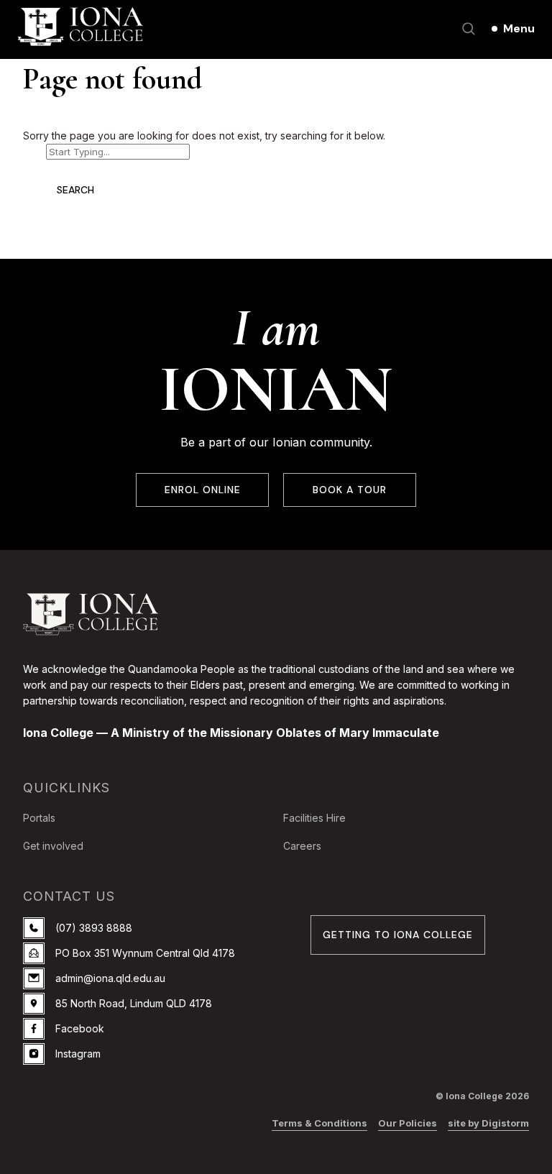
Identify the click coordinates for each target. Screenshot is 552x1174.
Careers (302, 846)
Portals (39, 818)
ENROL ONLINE (203, 489)
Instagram (78, 1053)
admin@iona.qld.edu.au (110, 978)
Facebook (79, 1028)
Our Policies (407, 1123)
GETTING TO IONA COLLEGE (398, 934)
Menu (519, 28)
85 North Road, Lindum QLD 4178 (133, 1003)
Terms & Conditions (319, 1123)
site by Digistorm (488, 1123)
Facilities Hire (314, 818)
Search (75, 189)
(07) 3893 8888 (93, 928)
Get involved (53, 846)
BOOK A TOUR (350, 489)
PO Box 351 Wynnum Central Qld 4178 (145, 953)
